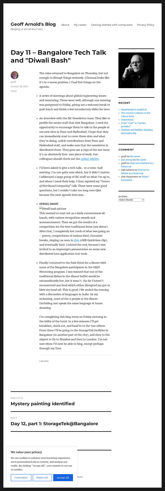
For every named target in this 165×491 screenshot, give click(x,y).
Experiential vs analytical (133, 109)
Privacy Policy (145, 24)
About (65, 24)
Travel (14, 91)
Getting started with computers (111, 24)
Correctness (127, 119)
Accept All (63, 477)
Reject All (42, 477)
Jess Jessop (126, 159)
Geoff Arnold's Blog (33, 24)
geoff (13, 82)
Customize (21, 477)
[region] (41, 466)
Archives (122, 196)
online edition (90, 158)
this (76, 240)
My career (80, 24)
